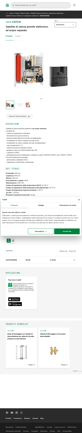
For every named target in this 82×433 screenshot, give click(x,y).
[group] (10, 105)
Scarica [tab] (18, 36)
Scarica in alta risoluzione (18, 116)
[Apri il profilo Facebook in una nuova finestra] (7, 412)
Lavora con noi (60, 427)
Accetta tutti (67, 231)
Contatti (49, 427)
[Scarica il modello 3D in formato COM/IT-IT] (12, 240)
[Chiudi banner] (79, 199)
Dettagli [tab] (41, 205)
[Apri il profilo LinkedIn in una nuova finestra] (16, 412)
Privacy (52, 431)
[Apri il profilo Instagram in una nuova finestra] (21, 412)
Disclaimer (44, 431)
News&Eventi (39, 427)
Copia (71, 251)
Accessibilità (67, 431)
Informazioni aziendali (13, 431)
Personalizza (39, 231)
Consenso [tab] (14, 205)
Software (27, 418)
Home (11, 13)
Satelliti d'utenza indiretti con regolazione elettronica (22, 16)
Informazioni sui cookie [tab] (68, 205)
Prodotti (16, 13)
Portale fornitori (21, 427)
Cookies (26, 431)
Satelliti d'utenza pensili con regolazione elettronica (47, 13)
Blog (42, 418)
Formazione (18, 418)
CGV (58, 431)
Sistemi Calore (25, 13)
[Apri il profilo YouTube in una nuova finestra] (12, 412)
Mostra (62, 251)
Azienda (35, 418)
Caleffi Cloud (71, 427)
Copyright (34, 431)
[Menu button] (74, 5)
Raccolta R (9, 427)
